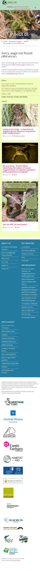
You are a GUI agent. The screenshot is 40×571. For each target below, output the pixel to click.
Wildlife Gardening (7, 345)
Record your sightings (28, 250)
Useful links (6, 94)
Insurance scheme (27, 307)
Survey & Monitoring (7, 338)
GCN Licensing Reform (8, 354)
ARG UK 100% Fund (27, 310)
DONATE (10, 7)
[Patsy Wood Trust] (9, 432)
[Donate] (5, 7)
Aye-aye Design (16, 560)
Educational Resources (8, 342)
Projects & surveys (27, 254)
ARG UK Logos (26, 314)
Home (5, 41)
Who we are (5, 258)
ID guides (4, 335)
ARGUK (26, 41)
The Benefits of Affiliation (29, 304)
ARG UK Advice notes (8, 331)
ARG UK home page (18, 65)
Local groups (25, 247)
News (23, 257)
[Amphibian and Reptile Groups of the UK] (9, 2)
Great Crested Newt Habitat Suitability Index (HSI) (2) (28, 281)
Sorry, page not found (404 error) (14, 97)
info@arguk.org (12, 73)
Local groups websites (28, 317)
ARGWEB (4, 367)
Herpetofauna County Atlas (10, 363)
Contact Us (4, 269)
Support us (4, 265)
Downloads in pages (15, 41)
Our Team (4, 262)
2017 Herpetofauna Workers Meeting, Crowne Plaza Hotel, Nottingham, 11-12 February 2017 (19, 90)
